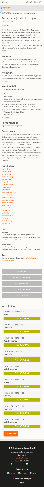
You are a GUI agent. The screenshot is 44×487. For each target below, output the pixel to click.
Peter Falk (5, 182)
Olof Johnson (6, 190)
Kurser (8, 13)
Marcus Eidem (6, 179)
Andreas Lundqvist (8, 198)
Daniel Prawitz (6, 210)
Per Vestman (6, 223)
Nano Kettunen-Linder (9, 192)
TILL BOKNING (22, 318)
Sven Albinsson (6, 169)
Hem (3, 13)
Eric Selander (6, 218)
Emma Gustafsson (7, 185)
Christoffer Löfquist (8, 200)
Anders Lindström (7, 195)
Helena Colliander (7, 174)
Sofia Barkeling (6, 172)
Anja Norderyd (6, 205)
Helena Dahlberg (7, 177)
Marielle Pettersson (8, 208)
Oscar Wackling (7, 221)
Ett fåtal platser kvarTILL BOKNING (22, 359)
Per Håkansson (6, 187)
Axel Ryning (5, 213)
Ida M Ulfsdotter (7, 203)
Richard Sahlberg (7, 216)
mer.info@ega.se (22, 458)
